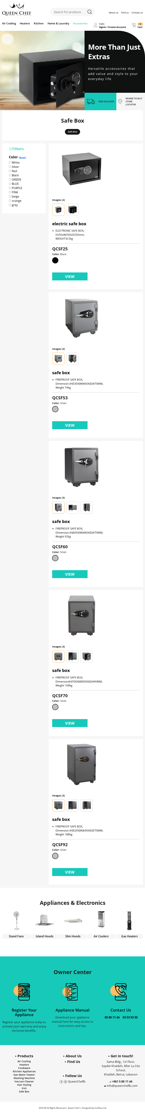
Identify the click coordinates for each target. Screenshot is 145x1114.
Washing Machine (24, 1078)
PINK (14, 192)
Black (15, 175)
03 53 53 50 (130, 1017)
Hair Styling (24, 1084)
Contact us (137, 12)
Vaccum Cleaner (24, 1081)
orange (16, 201)
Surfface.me (100, 1107)
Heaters (25, 23)
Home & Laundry (58, 23)
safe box (61, 372)
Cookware (24, 1068)
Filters (18, 148)
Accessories (80, 23)
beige (15, 196)
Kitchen (39, 23)
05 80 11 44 (112, 1017)
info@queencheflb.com (122, 1086)
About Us (73, 1056)
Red (14, 171)
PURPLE (16, 188)
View (69, 276)
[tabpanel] (42, 70)
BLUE (15, 184)
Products (25, 1056)
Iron (24, 1088)
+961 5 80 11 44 (121, 1081)
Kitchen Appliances (24, 1071)
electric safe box (69, 224)
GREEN (16, 179)
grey (14, 205)
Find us (125, 12)
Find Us (73, 1061)
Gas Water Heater (24, 1074)
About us (113, 12)
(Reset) (22, 157)
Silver (15, 167)
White (15, 162)
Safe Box (72, 131)
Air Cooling (9, 23)
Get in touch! (121, 1056)
